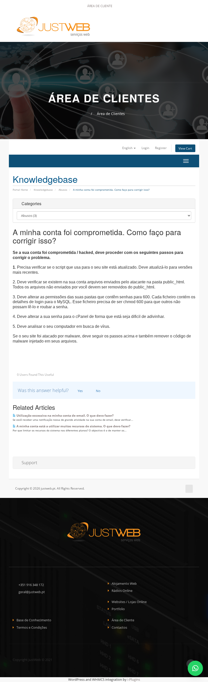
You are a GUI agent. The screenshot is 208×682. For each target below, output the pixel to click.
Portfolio (118, 609)
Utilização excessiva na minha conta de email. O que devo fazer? (65, 415)
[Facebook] (123, 6)
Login (145, 148)
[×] (195, 668)
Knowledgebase (43, 189)
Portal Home (20, 189)
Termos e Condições (31, 627)
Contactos (119, 627)
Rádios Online (122, 590)
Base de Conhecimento (33, 620)
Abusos (63, 189)
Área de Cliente (99, 6)
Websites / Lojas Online (129, 601)
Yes (80, 390)
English (127, 148)
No (97, 390)
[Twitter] (130, 6)
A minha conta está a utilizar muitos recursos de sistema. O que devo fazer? (73, 426)
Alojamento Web (124, 583)
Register (161, 148)
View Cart (185, 148)
